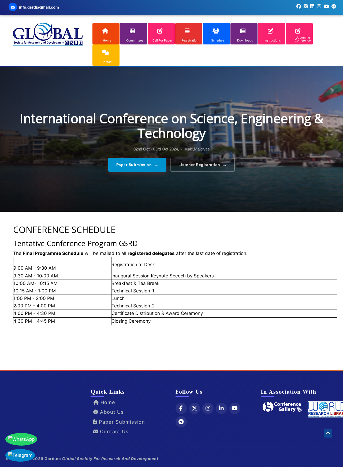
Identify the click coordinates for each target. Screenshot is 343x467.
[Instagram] (208, 408)
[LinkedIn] (221, 408)
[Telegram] (181, 421)
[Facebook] (181, 408)
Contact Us (113, 431)
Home (107, 402)
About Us (111, 412)
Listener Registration (202, 164)
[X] (194, 408)
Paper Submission (137, 164)
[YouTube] (234, 408)
